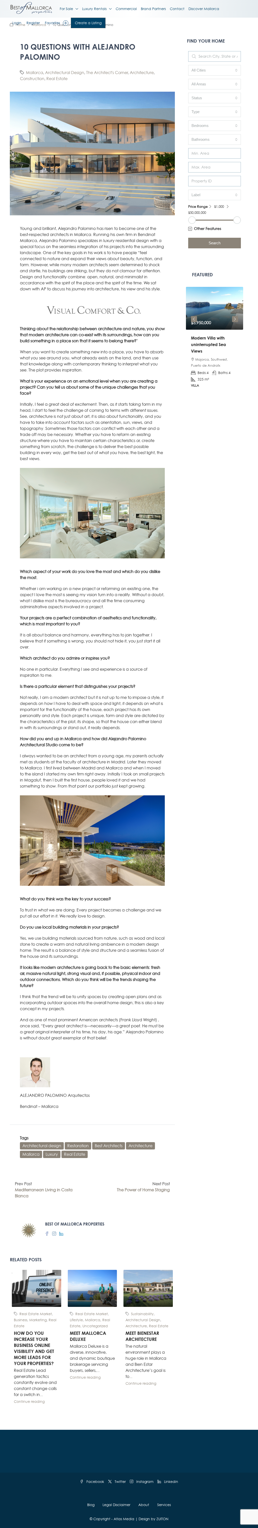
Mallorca (34, 72)
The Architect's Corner (107, 72)
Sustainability (142, 1314)
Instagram (144, 1481)
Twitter (120, 1481)
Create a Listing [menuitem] (88, 23)
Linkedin (170, 1481)
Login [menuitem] (16, 23)
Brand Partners (153, 9)
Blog (90, 1505)
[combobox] (214, 70)
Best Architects (108, 1145)
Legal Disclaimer (116, 1505)
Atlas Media (124, 1519)
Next (235, 319)
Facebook (94, 1481)
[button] (214, 229)
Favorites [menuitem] (56, 23)
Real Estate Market (35, 1314)
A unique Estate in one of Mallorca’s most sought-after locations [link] (213, 344)
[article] (214, 340)
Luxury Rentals (94, 9)
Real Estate (57, 78)
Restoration (78, 1145)
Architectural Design (64, 72)
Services (164, 1505)
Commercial (126, 9)
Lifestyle (76, 1320)
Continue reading (29, 1401)
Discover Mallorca (203, 9)
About (143, 1505)
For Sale (66, 9)
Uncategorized (95, 1326)
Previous (194, 319)
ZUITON (162, 1519)
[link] (214, 308)
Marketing (38, 1320)
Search (214, 243)
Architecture (142, 72)
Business (20, 1320)
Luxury (52, 1154)
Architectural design (41, 1145)
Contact (177, 9)
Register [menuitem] (33, 23)
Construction (32, 78)
